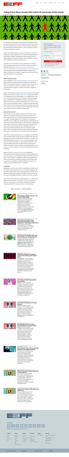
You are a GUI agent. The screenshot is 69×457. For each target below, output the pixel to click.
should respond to (31, 101)
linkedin (34, 426)
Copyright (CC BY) (11, 450)
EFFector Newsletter (33, 441)
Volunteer (16, 436)
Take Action (50, 2)
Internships (16, 440)
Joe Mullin (27, 278)
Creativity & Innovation (26, 437)
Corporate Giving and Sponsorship (49, 440)
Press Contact (40, 435)
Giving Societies (48, 438)
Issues (41, 2)
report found (20, 269)
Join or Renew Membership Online (50, 435)
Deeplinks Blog (20, 193)
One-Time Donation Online (50, 437)
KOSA (30, 240)
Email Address (46, 55)
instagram (17, 426)
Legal (8, 436)
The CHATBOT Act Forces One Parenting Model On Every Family (26, 325)
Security (8, 437)
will (33, 238)
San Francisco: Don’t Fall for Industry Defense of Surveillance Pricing (27, 348)
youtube (26, 426)
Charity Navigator (23, 428)
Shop (59, 2)
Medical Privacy (45, 77)
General (8, 435)
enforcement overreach (29, 209)
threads (43, 426)
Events (31, 437)
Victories (16, 437)
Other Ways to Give (49, 443)
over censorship (22, 211)
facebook (13, 426)
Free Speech (24, 435)
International (24, 440)
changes (27, 201)
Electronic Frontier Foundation (13, 4)
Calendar (16, 435)
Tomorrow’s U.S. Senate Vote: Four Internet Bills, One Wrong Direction (27, 236)
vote (18, 239)
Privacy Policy (38, 450)
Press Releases (32, 436)
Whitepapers (32, 440)
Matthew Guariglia (9, 14)
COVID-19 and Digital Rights (54, 74)
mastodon (8, 426)
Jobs (15, 441)
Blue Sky (21, 426)
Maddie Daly (27, 301)
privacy (43, 83)
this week (21, 239)
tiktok (39, 426)
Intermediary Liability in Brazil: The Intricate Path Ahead (27, 196)
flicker (30, 426)
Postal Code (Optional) (48, 51)
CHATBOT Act (20, 243)
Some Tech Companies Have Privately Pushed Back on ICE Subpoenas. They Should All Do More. (28, 221)
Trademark (24, 450)
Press (8, 440)
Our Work (45, 2)
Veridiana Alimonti (29, 193)
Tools (55, 2)
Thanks (51, 450)
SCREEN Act (19, 242)
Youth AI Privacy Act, (27, 242)
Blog (31, 435)
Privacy (43, 74)
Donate (62, 2)
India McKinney (28, 234)
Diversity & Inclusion (18, 444)
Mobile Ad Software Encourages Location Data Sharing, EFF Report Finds (27, 256)
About (37, 2)
